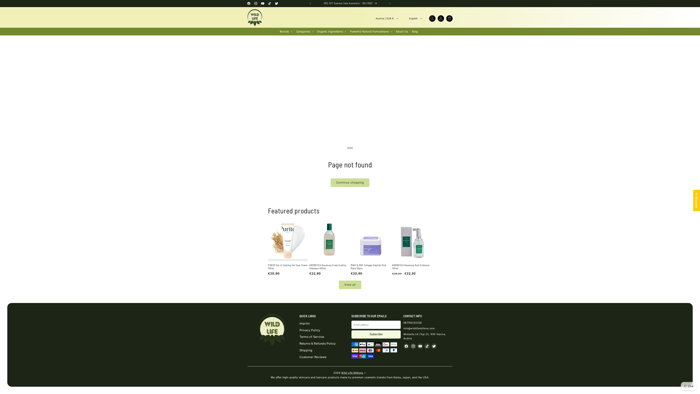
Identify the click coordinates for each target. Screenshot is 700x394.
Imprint (305, 323)
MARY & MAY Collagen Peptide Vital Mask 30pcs (368, 267)
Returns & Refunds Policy (318, 343)
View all (350, 284)
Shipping (306, 350)
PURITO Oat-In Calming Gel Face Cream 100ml (288, 267)
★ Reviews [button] (696, 200)
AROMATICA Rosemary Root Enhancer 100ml (411, 267)
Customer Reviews (313, 357)
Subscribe (376, 334)
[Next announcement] (390, 3)
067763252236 (412, 322)
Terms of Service (312, 337)
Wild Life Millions (352, 372)
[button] (432, 18)
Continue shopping (350, 182)
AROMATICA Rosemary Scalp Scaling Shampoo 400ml (327, 267)
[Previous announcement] (310, 3)
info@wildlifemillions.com (419, 328)
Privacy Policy (310, 330)
